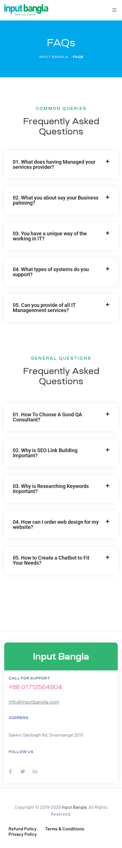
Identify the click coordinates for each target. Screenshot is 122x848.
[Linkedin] (35, 771)
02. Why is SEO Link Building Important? (45, 452)
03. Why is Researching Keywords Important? (51, 488)
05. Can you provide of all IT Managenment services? (44, 307)
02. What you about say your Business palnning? (55, 200)
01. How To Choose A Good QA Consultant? (47, 417)
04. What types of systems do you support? (51, 271)
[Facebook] (10, 771)
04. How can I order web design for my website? (56, 524)
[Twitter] (22, 771)
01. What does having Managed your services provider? (54, 164)
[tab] (61, 164)
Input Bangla (74, 807)
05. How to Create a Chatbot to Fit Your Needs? (51, 560)
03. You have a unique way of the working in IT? (50, 236)
